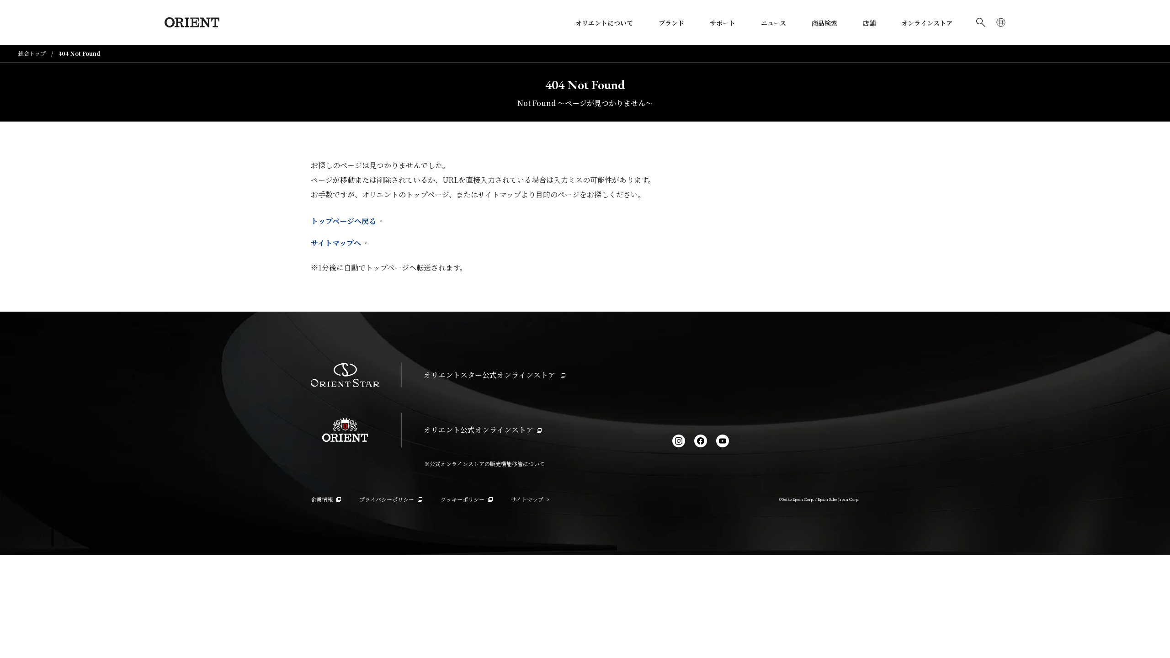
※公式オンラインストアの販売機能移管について (484, 463)
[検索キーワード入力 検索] (980, 22)
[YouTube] (722, 441)
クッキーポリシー (462, 499)
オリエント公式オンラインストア (478, 430)
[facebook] (700, 441)
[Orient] (192, 22)
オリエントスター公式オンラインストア (490, 375)
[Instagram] (678, 441)
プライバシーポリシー (386, 499)
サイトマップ (527, 499)
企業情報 (322, 499)
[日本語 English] (1000, 22)
